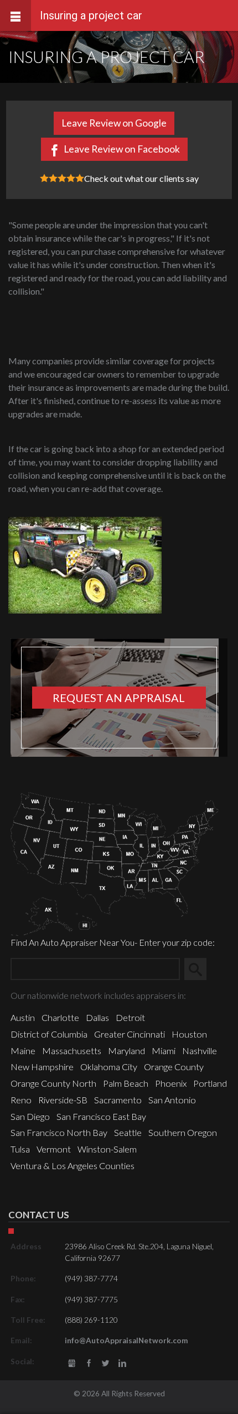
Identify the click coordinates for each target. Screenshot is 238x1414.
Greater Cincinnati (129, 1034)
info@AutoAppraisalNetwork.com (126, 1340)
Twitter (105, 1363)
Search (199, 968)
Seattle (128, 1132)
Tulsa (20, 1149)
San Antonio (172, 1099)
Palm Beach (125, 1083)
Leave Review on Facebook (122, 149)
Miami (163, 1050)
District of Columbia (49, 1034)
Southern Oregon (182, 1132)
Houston (189, 1034)
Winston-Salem (107, 1149)
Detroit (130, 1017)
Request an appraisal (119, 697)
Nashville (199, 1050)
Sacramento (118, 1099)
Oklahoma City (108, 1066)
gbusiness (72, 1363)
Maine (23, 1050)
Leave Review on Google (114, 123)
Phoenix (171, 1083)
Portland (210, 1083)
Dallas (97, 1017)
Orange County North (53, 1083)
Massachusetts (71, 1050)
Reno (21, 1099)
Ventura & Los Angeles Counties (72, 1165)
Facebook (88, 1363)
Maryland (126, 1050)
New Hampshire (42, 1066)
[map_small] (115, 862)
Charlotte (60, 1017)
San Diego (30, 1116)
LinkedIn (122, 1363)
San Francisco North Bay (59, 1132)
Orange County (174, 1066)
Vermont (54, 1149)
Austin (23, 1017)
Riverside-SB (62, 1099)
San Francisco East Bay (101, 1116)
